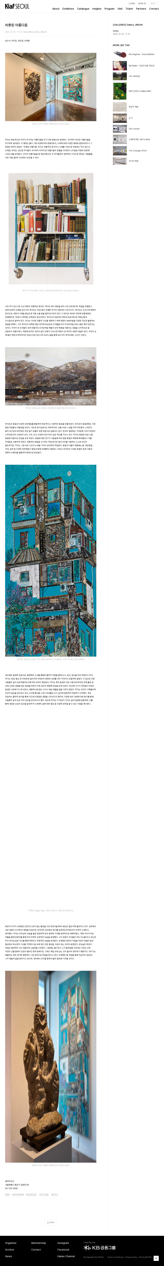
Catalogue (83, 8)
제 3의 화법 (133, 161)
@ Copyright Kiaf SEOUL (94, 1257)
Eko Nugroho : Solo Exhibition (142, 54)
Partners (141, 8)
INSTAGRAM (18, 1194)
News (8, 1256)
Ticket (129, 8)
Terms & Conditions (115, 1257)
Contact (154, 8)
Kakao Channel (66, 1256)
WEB (7, 1194)
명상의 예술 (133, 107)
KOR (153, 3)
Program (109, 8)
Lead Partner (89, 1242)
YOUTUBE (44, 1194)
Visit (119, 8)
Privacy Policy (131, 1257)
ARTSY (54, 1194)
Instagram (63, 1243)
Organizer (11, 1243)
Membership (38, 1243)
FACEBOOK (31, 1194)
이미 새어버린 (134, 76)
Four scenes (134, 129)
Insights (96, 8)
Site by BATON (145, 1257)
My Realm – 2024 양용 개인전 (141, 65)
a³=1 (131, 118)
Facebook (63, 1249)
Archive (9, 1249)
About (55, 8)
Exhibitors (68, 8)
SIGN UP (142, 3)
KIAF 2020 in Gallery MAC (140, 91)
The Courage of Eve (138, 150)
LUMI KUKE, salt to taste (139, 139)
